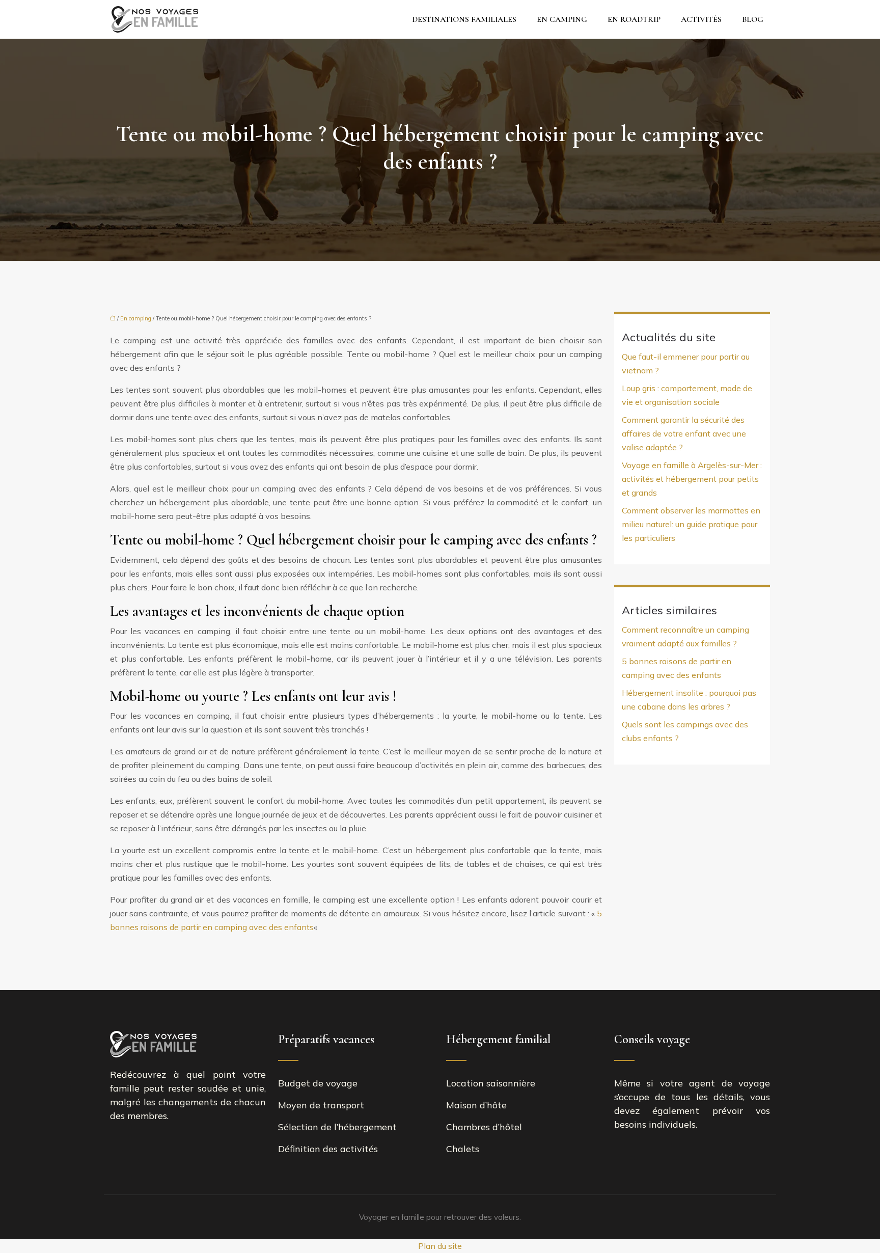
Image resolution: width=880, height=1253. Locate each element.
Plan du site (440, 1246)
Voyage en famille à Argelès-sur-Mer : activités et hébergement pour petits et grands (692, 479)
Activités (701, 19)
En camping (562, 19)
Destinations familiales (464, 19)
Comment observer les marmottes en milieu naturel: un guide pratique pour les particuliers (691, 524)
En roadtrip (634, 19)
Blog (752, 19)
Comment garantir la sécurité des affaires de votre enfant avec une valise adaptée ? (684, 433)
